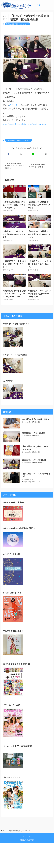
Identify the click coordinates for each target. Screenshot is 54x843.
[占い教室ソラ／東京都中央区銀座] (16, 5)
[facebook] (24, 836)
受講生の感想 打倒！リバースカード (17, 24)
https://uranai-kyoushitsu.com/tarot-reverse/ (24, 124)
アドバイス (14, 104)
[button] (8, 154)
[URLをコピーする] (45, 154)
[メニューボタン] (49, 5)
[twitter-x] (27, 836)
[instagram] (30, 836)
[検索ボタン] (39, 5)
